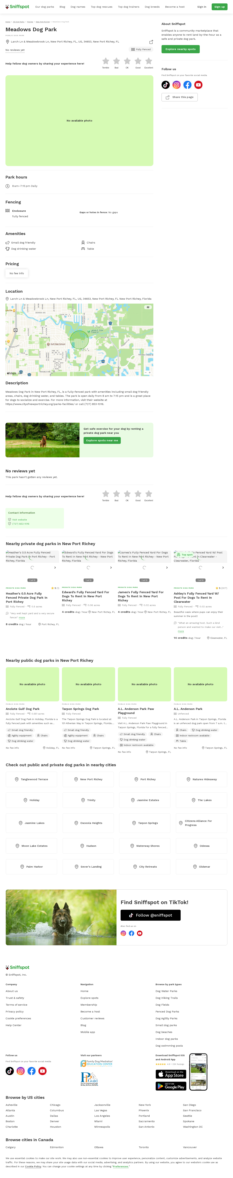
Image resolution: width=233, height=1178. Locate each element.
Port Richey (148, 779)
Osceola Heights (91, 823)
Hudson (91, 845)
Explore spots (89, 997)
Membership (89, 1004)
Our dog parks (44, 6)
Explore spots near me (102, 440)
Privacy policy (15, 1011)
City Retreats (148, 866)
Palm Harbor (34, 866)
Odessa (204, 845)
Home (84, 991)
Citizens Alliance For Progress (198, 823)
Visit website (19, 519)
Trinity (91, 800)
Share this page (183, 97)
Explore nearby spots (181, 49)
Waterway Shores (147, 845)
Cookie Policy (33, 1166)
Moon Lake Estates (34, 845)
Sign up (219, 6)
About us (12, 991)
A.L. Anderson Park (188, 709)
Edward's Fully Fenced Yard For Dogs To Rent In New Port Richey (85, 596)
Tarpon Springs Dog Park (80, 709)
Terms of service (16, 1004)
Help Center (13, 1025)
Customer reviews (92, 1018)
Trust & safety (15, 997)
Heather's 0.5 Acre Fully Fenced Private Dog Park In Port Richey (26, 597)
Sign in (201, 6)
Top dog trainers (128, 6)
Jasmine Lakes (34, 823)
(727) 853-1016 (20, 523)
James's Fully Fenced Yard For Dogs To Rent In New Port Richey (141, 596)
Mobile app (88, 1032)
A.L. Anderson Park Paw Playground (136, 711)
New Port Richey (91, 779)
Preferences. (121, 1166)
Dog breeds (152, 6)
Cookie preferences (18, 1018)
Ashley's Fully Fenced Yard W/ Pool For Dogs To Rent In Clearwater (196, 597)
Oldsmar (204, 866)
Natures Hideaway (205, 779)
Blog (62, 6)
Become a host (175, 6)
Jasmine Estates (148, 800)
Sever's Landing (91, 866)
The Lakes (205, 800)
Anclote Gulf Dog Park (23, 709)
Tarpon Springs (148, 823)
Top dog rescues (101, 6)
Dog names (78, 6)
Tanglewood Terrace (34, 779)
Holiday (34, 800)
